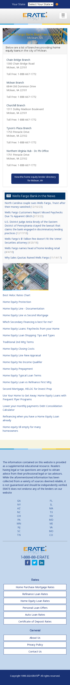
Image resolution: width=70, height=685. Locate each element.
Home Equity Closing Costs (18, 348)
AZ (18, 508)
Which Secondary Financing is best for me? (28, 322)
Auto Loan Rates (35, 614)
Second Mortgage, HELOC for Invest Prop (27, 388)
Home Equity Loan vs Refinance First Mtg (27, 382)
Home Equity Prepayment (18, 368)
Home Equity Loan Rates (35, 601)
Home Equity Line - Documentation (23, 308)
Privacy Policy (35, 644)
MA (51, 508)
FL (51, 500)
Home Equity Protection (17, 302)
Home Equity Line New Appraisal (22, 355)
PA (18, 519)
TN (19, 535)
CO (51, 535)
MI (51, 523)
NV (51, 516)
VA (51, 527)
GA (19, 500)
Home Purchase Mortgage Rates (35, 587)
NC (19, 512)
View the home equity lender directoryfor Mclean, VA (35, 178)
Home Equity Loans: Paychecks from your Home (31, 328)
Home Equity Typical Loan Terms (22, 375)
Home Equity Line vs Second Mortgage (25, 315)
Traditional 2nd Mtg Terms (18, 342)
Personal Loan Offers (35, 607)
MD (51, 519)
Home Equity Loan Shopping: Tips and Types (29, 335)
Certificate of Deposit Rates (35, 621)
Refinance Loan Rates (35, 594)
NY (19, 504)
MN (19, 523)
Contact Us (35, 651)
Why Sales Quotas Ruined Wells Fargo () (33, 257)
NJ (19, 527)
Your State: (19, 4)
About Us (35, 637)
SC (18, 531)
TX (51, 512)
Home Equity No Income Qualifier (22, 362)
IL (51, 504)
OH (19, 516)
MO (51, 531)
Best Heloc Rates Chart (16, 295)
